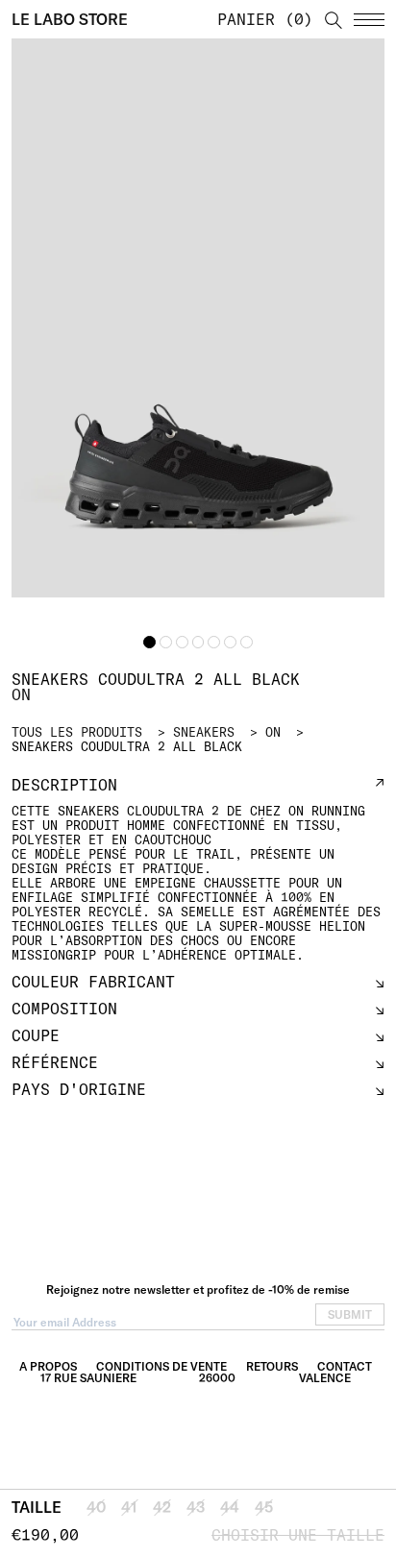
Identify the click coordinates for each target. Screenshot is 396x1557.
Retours (272, 1366)
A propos (48, 1366)
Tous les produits (77, 732)
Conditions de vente (161, 1366)
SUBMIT (350, 1314)
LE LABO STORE (70, 19)
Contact (344, 1366)
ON (273, 732)
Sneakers (204, 732)
